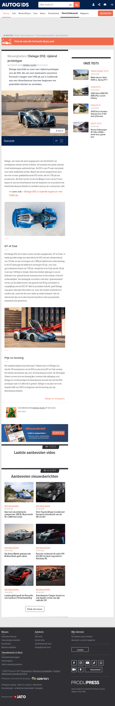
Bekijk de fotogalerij (54, 398)
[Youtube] (87, 662)
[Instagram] (80, 662)
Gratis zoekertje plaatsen (11, 664)
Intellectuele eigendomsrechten (14, 673)
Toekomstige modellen (10, 640)
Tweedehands (53, 13)
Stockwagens (7, 660)
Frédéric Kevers (29, 65)
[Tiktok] (94, 662)
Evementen (6, 643)
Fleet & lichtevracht (70, 13)
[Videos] (74, 669)
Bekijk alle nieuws (34, 609)
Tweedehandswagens (10, 657)
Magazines (84, 13)
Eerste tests (40, 640)
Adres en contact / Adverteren (30, 684)
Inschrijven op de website (81, 636)
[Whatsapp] (101, 662)
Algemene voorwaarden (42, 670)
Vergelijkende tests (43, 647)
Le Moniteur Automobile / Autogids (28, 688)
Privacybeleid (26, 670)
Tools (35, 13)
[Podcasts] (80, 669)
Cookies (56, 670)
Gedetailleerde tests (43, 643)
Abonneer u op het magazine (83, 640)
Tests (14, 13)
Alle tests (39, 636)
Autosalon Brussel (8, 636)
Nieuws (6, 13)
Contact (80, 649)
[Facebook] (74, 662)
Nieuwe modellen (8, 647)
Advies (42, 13)
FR (112, 4)
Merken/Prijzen (25, 13)
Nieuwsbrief (95, 669)
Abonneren (105, 13)
